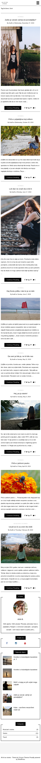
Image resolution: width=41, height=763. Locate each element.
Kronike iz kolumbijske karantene (25, 670)
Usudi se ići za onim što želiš (20, 527)
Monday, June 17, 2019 (24, 192)
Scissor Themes (24, 757)
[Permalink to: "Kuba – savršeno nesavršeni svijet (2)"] (7, 711)
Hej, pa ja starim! (20, 394)
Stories (20, 17)
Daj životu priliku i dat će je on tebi (20, 291)
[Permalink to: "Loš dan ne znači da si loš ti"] (20, 225)
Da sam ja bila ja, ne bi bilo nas (20, 356)
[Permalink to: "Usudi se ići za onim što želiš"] (20, 548)
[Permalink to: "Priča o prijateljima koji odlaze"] (20, 140)
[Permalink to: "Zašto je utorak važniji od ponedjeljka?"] (20, 56)
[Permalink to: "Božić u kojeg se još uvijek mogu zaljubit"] (7, 685)
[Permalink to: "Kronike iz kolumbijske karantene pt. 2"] (7, 660)
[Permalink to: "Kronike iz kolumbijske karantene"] (7, 673)
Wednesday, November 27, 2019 (24, 23)
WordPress (21, 759)
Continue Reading (13, 108)
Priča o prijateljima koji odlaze (20, 119)
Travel (20, 737)
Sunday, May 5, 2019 (24, 396)
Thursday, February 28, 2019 (24, 530)
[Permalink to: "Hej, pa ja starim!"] (20, 415)
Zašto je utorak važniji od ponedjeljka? (20, 20)
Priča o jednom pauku (20, 463)
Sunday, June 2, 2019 (24, 294)
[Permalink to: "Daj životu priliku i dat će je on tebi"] (20, 309)
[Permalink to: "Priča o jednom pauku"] (20, 481)
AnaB (10, 23)
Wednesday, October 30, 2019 (24, 122)
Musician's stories (20, 523)
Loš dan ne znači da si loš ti (20, 189)
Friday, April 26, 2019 (24, 466)
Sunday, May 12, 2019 (24, 359)
